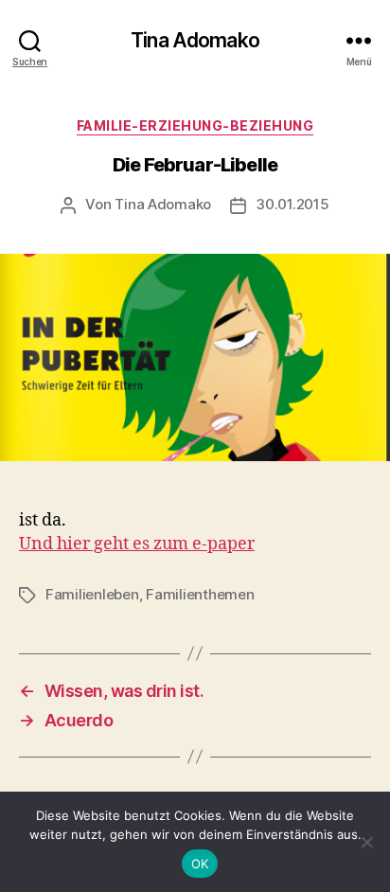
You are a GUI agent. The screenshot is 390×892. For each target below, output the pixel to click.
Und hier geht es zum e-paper (137, 544)
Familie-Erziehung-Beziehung (195, 125)
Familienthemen (200, 594)
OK (200, 863)
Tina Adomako (195, 40)
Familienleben (92, 594)
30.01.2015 (292, 204)
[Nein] (366, 841)
